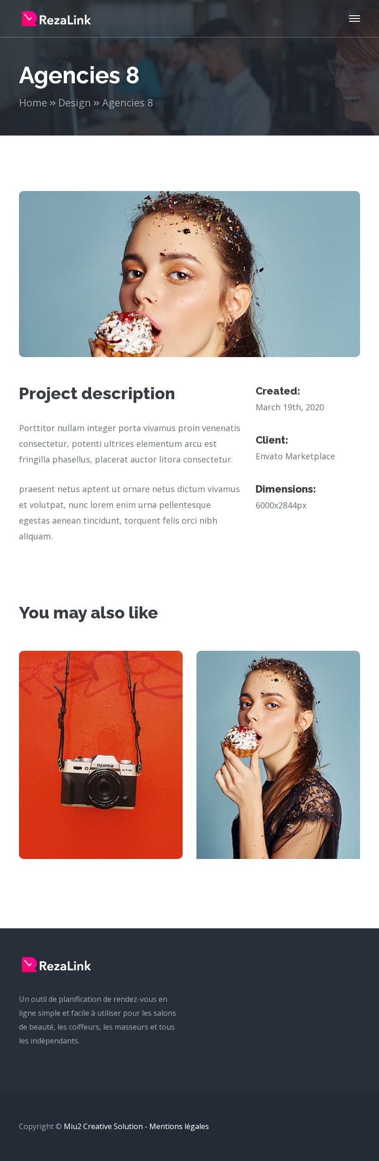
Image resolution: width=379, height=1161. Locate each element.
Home (33, 102)
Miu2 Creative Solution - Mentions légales (136, 1126)
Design (74, 102)
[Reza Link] (56, 18)
